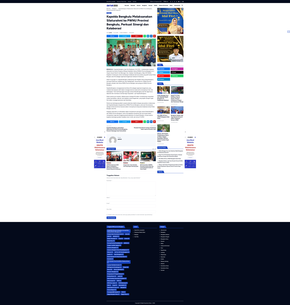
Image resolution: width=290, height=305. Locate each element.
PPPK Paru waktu (112, 283)
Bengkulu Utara (164, 239)
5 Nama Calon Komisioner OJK (115, 234)
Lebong (163, 252)
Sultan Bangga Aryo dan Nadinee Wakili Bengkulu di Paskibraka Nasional (163, 98)
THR (123, 292)
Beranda (127, 5)
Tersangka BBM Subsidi (113, 292)
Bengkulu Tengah (165, 236)
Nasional (133, 5)
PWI (109, 285)
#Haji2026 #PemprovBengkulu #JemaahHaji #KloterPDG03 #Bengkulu (118, 231)
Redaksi (129, 1)
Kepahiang (163, 250)
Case (121, 238)
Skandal (123, 287)
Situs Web (109, 209)
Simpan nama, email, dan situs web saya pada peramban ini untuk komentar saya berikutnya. (130, 214)
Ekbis (171, 5)
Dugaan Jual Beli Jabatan (114, 245)
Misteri (125, 267)
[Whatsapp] (144, 36)
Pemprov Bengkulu (112, 271)
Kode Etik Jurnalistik (111, 1)
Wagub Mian (124, 294)
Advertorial (177, 5)
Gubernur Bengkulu (112, 247)
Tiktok (174, 72)
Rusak (115, 285)
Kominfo (110, 259)
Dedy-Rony (110, 240)
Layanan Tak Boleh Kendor (114, 265)
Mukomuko (163, 254)
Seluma (162, 263)
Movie (109, 269)
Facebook (161, 68)
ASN (109, 236)
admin (120, 139)
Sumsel (150, 5)
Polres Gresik (111, 280)
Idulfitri (109, 254)
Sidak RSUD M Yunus (113, 287)
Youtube (162, 75)
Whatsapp (175, 75)
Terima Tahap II (111, 289)
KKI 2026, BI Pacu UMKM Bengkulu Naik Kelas (163, 117)
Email (108, 203)
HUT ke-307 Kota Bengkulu (122, 252)
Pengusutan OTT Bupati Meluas (115, 274)
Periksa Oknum (111, 276)
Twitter (161, 72)
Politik (155, 5)
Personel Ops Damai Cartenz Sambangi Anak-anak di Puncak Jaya (145, 128)
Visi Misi (134, 1)
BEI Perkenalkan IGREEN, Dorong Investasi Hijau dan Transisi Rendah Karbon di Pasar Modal (130, 167)
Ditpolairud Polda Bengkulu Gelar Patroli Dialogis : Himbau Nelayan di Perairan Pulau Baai (147, 166)
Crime (127, 238)
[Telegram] (148, 36)
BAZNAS (116, 236)
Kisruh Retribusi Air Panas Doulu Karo (116, 256)
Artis (127, 234)
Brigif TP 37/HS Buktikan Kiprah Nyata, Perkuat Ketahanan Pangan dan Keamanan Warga (177, 98)
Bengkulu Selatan (165, 234)
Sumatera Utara (165, 265)
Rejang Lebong (164, 261)
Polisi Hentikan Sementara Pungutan (116, 278)
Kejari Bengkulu (118, 254)
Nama (108, 197)
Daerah (138, 5)
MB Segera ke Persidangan (114, 267)
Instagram (175, 68)
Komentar (109, 180)
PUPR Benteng (123, 283)
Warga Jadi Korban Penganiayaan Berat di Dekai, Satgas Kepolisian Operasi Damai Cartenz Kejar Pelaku (163, 137)
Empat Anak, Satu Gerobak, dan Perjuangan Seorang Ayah (114, 165)
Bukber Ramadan (112, 238)
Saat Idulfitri (122, 285)
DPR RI (126, 243)
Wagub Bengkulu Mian (113, 294)
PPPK (119, 280)
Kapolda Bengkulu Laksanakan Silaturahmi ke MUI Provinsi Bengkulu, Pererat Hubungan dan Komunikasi (117, 129)
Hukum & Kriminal (163, 5)
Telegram (161, 79)
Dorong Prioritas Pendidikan (114, 243)
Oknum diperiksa (118, 269)
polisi (120, 276)
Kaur (162, 248)
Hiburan (110, 252)
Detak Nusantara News (146, 303)
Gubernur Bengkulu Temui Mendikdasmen (118, 249)
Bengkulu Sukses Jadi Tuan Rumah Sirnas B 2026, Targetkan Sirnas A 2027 (177, 118)
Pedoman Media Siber (121, 1)
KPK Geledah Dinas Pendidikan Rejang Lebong (118, 262)
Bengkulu (144, 5)
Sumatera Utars (175, 93)
